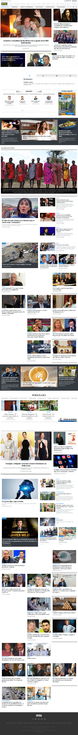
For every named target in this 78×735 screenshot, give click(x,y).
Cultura (33, 3)
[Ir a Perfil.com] (74, 0)
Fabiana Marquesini (14, 397)
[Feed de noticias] (76, 7)
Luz (56, 721)
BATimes (69, 721)
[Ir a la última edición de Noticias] (67, 104)
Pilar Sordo (74, 397)
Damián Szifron (32, 397)
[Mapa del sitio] (45, 718)
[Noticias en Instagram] (68, 7)
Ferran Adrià (5, 397)
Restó (53, 3)
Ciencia (38, 3)
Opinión (43, 3)
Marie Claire (19, 721)
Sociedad (17, 3)
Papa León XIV (39, 7)
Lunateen (64, 721)
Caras (14, 721)
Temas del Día (5, 7)
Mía (59, 721)
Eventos (48, 3)
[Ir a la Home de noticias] (39, 714)
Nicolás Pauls (23, 397)
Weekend (35, 721)
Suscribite (70, 113)
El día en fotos (8, 148)
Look (53, 721)
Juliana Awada (61, 7)
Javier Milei (15, 7)
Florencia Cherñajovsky (53, 397)
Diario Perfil (9, 721)
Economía (22, 3)
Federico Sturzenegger (27, 7)
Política (11, 3)
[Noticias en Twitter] (73, 7)
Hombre (30, 721)
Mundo (28, 3)
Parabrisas (41, 721)
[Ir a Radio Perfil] (68, 0)
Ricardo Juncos (42, 397)
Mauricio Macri (50, 7)
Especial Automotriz (65, 3)
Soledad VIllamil (65, 397)
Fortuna (25, 721)
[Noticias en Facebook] (70, 7)
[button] (6, 172)
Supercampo (47, 721)
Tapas (57, 3)
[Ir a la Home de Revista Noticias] (4, 4)
